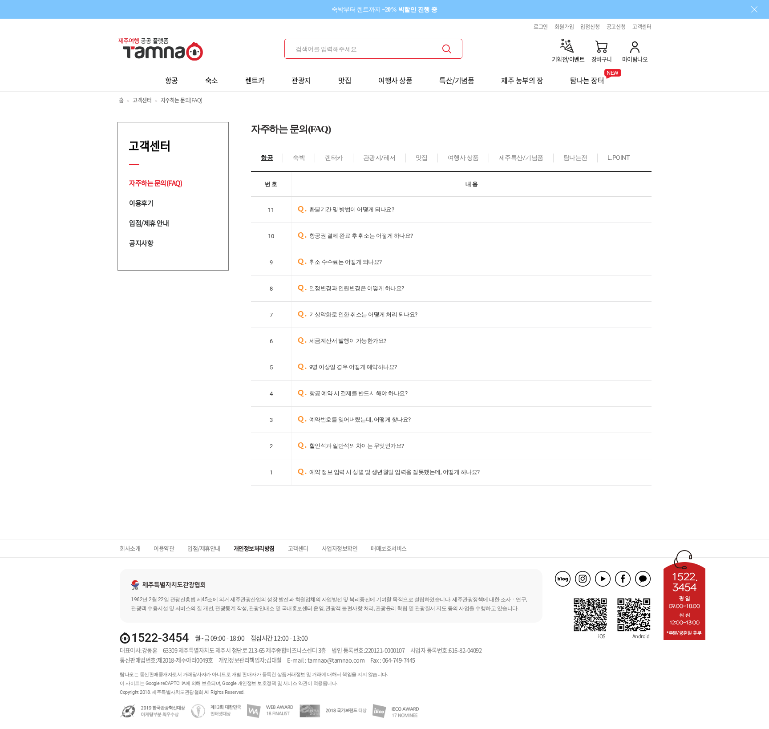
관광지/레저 (379, 158)
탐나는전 (575, 158)
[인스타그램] (583, 579)
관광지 (301, 80)
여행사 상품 (395, 80)
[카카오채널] (643, 579)
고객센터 (642, 27)
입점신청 (589, 27)
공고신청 (616, 27)
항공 (171, 80)
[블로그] (563, 579)
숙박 (299, 158)
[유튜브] (603, 579)
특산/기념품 (456, 80)
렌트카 (255, 80)
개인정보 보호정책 (257, 683)
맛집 (344, 80)
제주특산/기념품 (521, 158)
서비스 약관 (295, 683)
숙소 (211, 80)
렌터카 (334, 158)
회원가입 (564, 27)
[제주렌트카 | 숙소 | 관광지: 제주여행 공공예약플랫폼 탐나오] (162, 45)
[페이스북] (623, 579)
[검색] (446, 49)
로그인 (541, 27)
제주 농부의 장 (522, 80)
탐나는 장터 (587, 77)
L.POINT (618, 158)
